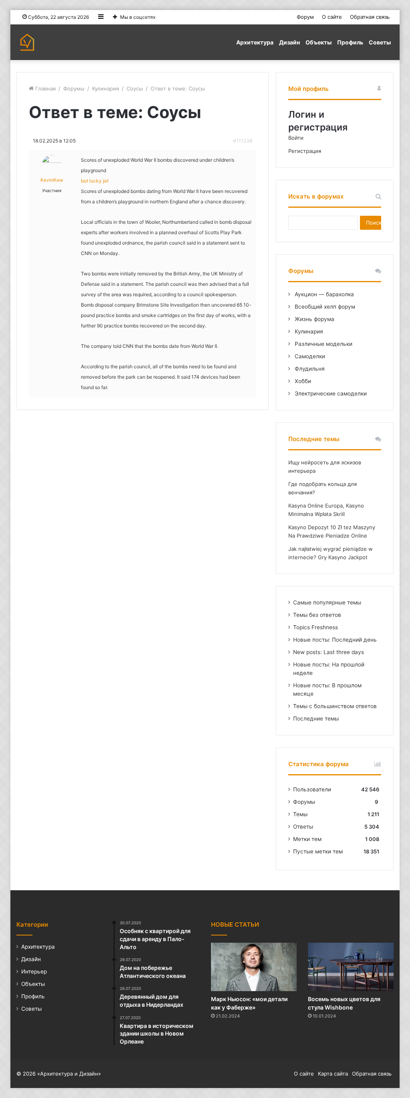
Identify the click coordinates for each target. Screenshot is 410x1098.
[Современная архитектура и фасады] (27, 42)
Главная (45, 88)
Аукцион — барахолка (323, 294)
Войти (295, 137)
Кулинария (105, 88)
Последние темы (316, 718)
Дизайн (289, 42)
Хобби (302, 381)
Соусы (135, 88)
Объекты (318, 42)
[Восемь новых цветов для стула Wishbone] (351, 967)
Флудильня (309, 368)
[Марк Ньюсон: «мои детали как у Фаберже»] (254, 967)
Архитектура (254, 42)
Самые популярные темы (327, 602)
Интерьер (34, 971)
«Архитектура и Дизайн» (69, 1073)
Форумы (73, 88)
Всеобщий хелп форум (324, 306)
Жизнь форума (313, 319)
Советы (380, 42)
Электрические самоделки (330, 393)
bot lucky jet (95, 181)
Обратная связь (370, 17)
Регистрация (304, 151)
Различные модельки (322, 344)
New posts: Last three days (328, 652)
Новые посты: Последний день (335, 639)
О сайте (332, 17)
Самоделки (309, 356)
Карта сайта (333, 1073)
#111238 (242, 141)
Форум (305, 17)
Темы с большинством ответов (335, 706)
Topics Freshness (315, 627)
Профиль (350, 42)
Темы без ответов (317, 615)
